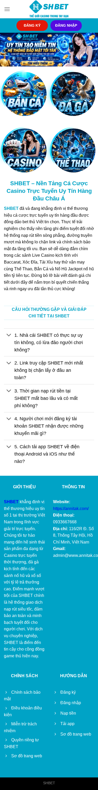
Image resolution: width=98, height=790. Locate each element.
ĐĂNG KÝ (32, 25)
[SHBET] (49, 9)
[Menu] (7, 9)
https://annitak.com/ (71, 508)
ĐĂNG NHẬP (66, 25)
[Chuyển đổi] (9, 335)
